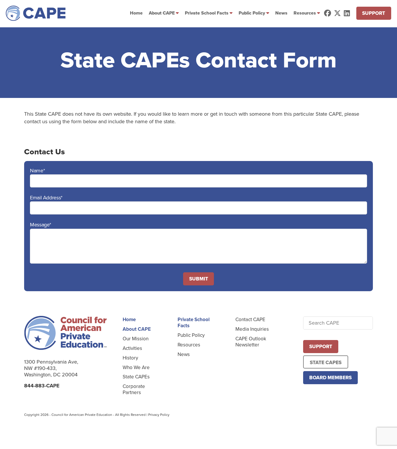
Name (37, 170)
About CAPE (162, 13)
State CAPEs (136, 376)
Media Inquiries (252, 329)
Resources (305, 13)
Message (40, 224)
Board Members (330, 377)
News (281, 13)
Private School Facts (206, 13)
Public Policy (252, 13)
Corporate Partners (134, 389)
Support (373, 13)
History (130, 358)
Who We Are (136, 367)
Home (136, 13)
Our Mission (136, 338)
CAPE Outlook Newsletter (250, 341)
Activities (132, 348)
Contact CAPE (250, 319)
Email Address (46, 197)
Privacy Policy (158, 414)
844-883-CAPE (42, 385)
